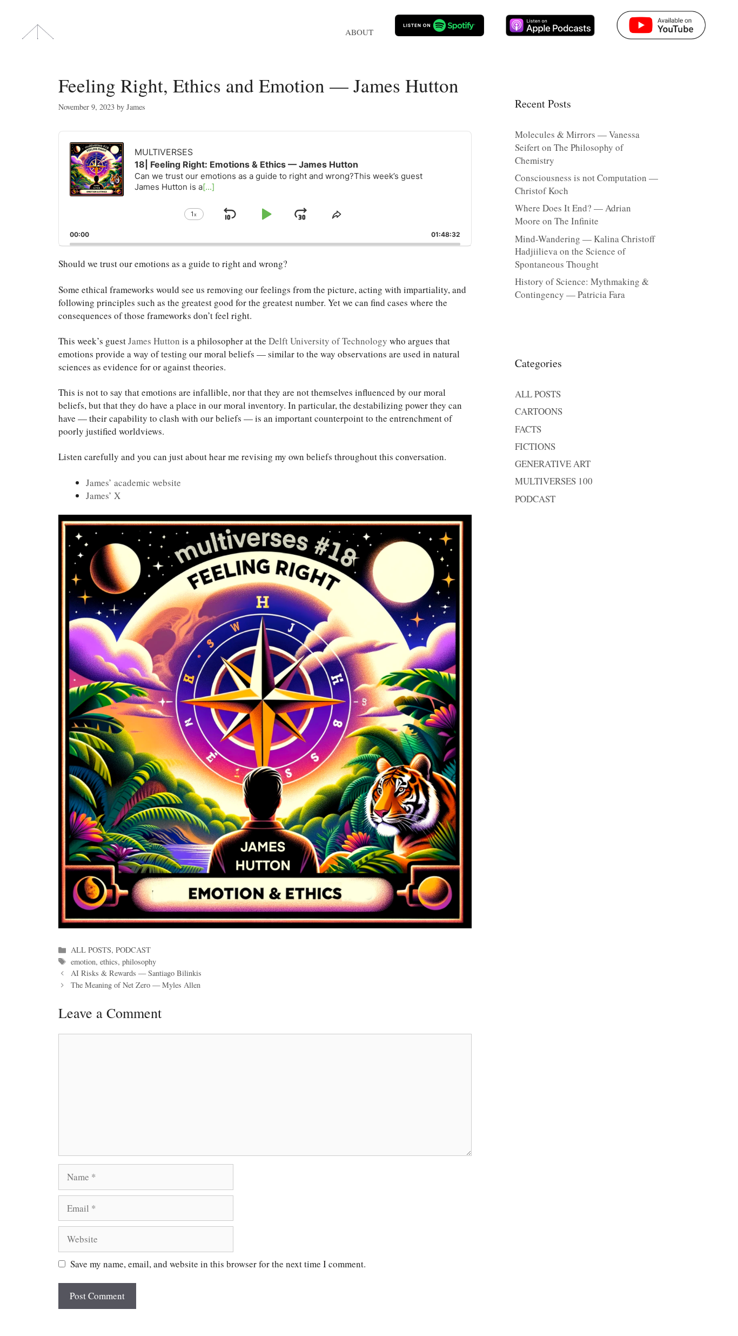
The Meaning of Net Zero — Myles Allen (135, 985)
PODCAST (133, 950)
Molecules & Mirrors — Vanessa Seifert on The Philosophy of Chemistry (577, 147)
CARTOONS (538, 411)
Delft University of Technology (328, 341)
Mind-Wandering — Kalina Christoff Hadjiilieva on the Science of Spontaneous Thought (585, 251)
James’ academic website (133, 482)
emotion (83, 961)
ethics (109, 961)
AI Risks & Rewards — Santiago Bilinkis (136, 973)
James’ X (103, 495)
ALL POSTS (91, 950)
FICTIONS (535, 446)
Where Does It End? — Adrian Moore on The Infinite (573, 214)
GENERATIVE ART (553, 463)
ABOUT (359, 31)
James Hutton (154, 341)
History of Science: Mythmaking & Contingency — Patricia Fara (582, 288)
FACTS (528, 429)
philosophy (139, 961)
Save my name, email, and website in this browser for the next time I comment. (218, 1264)
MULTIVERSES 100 (554, 481)
